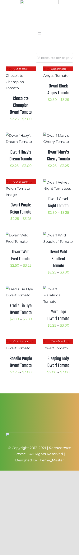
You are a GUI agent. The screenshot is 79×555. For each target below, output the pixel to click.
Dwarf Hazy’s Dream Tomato (20, 155)
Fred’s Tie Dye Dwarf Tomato (21, 309)
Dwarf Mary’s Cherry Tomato (58, 155)
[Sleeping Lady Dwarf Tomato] (58, 342)
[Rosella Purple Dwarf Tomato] (21, 342)
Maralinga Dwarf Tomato (58, 315)
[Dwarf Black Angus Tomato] (58, 69)
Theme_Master (51, 460)
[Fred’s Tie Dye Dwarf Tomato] (21, 289)
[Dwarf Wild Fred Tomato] (21, 235)
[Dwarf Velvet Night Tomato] (58, 182)
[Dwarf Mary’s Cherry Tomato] (58, 135)
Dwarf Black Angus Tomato (58, 89)
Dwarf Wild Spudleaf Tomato (58, 259)
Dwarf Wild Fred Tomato (20, 255)
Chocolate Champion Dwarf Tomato (21, 105)
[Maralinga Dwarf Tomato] (58, 289)
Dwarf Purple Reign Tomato (20, 208)
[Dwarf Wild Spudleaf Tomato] (58, 235)
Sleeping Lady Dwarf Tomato (58, 362)
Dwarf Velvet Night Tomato (58, 202)
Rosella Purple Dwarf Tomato (21, 362)
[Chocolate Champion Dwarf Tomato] (21, 69)
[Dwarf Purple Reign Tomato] (21, 182)
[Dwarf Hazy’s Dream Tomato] (21, 135)
